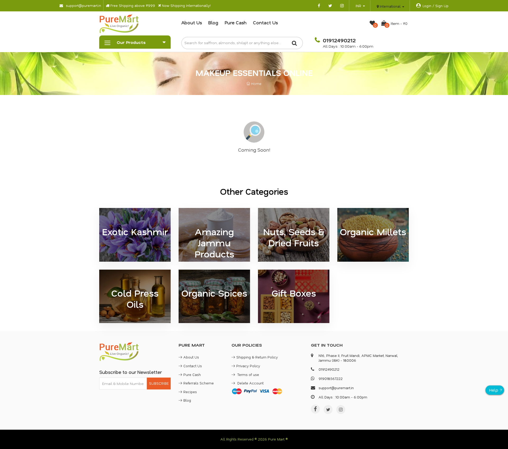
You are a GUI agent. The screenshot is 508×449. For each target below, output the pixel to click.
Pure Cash (236, 22)
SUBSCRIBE (159, 383)
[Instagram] (340, 409)
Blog (213, 22)
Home (255, 83)
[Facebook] (315, 409)
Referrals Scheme (198, 383)
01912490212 (338, 40)
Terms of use (247, 374)
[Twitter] (328, 409)
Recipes (190, 391)
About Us (191, 22)
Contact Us (265, 22)
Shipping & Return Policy (257, 357)
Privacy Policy (248, 366)
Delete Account (250, 383)
